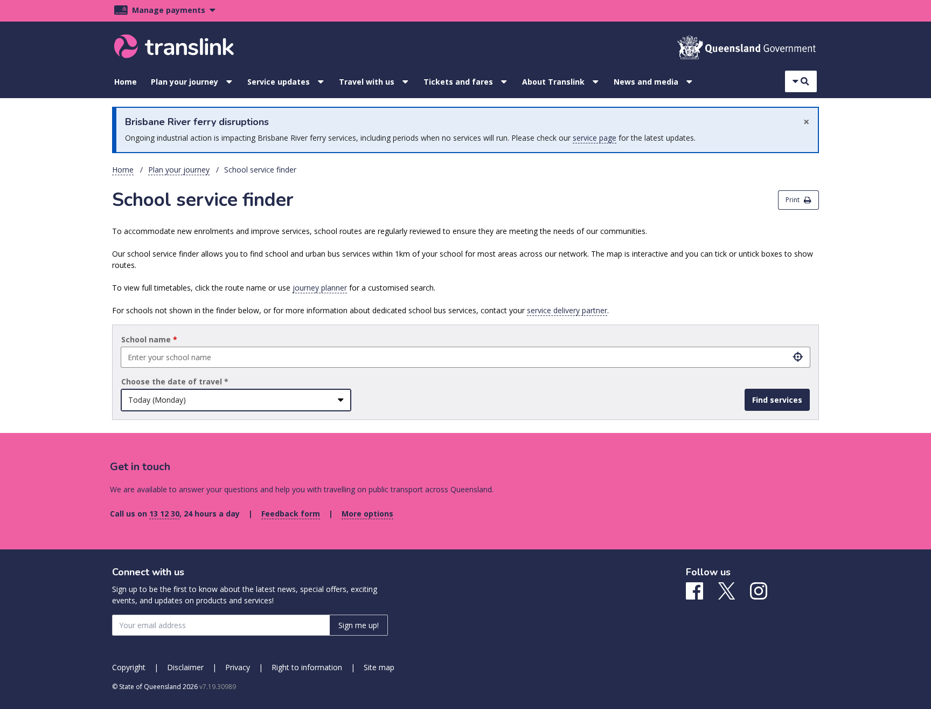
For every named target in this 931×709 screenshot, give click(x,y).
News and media (646, 82)
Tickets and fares (458, 82)
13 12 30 (164, 513)
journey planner (320, 288)
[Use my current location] (798, 357)
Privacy (237, 667)
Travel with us (366, 82)
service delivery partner (567, 310)
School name (149, 339)
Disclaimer (185, 667)
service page (594, 138)
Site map (379, 667)
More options (367, 513)
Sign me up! (358, 625)
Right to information (307, 667)
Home (125, 82)
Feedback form (290, 513)
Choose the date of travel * (174, 381)
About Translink (553, 82)
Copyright (128, 667)
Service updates (278, 82)
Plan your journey (184, 82)
